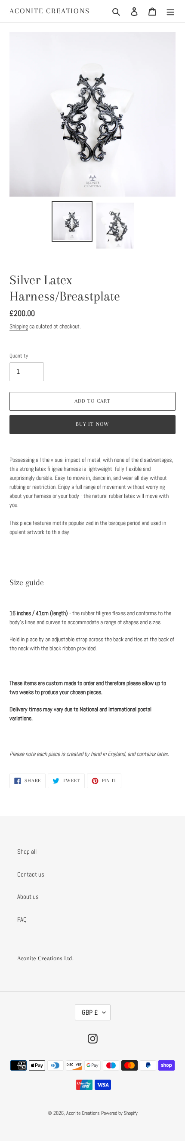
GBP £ (90, 1012)
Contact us (30, 874)
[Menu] (170, 11)
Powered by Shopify (119, 1113)
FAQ (22, 919)
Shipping (18, 326)
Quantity (18, 355)
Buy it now (92, 424)
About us (28, 896)
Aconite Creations (49, 10)
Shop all (27, 851)
